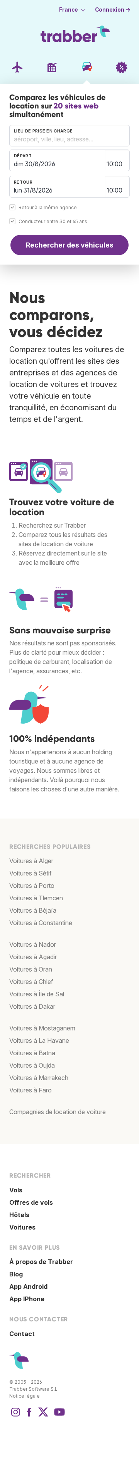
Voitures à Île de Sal (36, 994)
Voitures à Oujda (32, 1065)
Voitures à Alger (31, 861)
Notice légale (24, 1396)
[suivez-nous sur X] (43, 1416)
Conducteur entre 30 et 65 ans (53, 221)
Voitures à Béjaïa (32, 910)
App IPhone (26, 1299)
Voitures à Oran (30, 969)
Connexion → (113, 10)
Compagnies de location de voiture (57, 1112)
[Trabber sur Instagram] (15, 1416)
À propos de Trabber (41, 1262)
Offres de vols (31, 1202)
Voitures (22, 1227)
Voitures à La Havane (39, 1040)
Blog (16, 1274)
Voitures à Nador (32, 944)
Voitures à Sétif (30, 873)
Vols (15, 1190)
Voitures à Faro (30, 1090)
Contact (22, 1334)
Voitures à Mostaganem (42, 1028)
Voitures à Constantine (40, 923)
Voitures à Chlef (31, 981)
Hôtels (19, 1215)
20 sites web (76, 105)
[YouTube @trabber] (58, 1416)
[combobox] (69, 135)
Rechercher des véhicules (70, 245)
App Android (28, 1286)
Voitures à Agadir (33, 957)
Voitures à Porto (31, 885)
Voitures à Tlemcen (36, 898)
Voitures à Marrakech (38, 1078)
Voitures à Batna (32, 1053)
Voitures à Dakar (32, 1006)
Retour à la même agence (48, 207)
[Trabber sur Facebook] (29, 1416)
